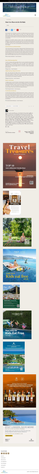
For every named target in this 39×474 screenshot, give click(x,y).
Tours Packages (3, 463)
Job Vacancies (3, 465)
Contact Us (3, 467)
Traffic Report (3, 457)
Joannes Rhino (12, 110)
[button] (35, 15)
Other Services (3, 459)
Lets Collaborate (3, 461)
